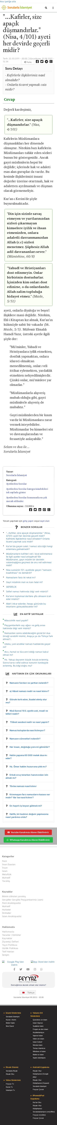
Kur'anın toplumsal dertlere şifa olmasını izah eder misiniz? (28, 597)
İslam (4, 871)
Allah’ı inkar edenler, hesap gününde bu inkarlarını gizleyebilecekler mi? (26, 605)
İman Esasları (8, 864)
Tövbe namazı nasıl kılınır (23, 786)
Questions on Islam (40, 1020)
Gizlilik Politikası (10, 948)
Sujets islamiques (39, 1058)
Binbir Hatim (10, 1023)
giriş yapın (28, 521)
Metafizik (7, 874)
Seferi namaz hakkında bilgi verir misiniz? (27, 591)
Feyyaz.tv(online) (39, 1115)
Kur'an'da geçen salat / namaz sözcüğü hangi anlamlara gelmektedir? (29, 547)
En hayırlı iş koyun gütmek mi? (26, 805)
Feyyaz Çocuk (38, 1089)
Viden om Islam (38, 1039)
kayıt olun (44, 521)
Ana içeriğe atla (8, 1)
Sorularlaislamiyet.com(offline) (44, 1112)
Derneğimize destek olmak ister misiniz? (28, 985)
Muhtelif (6, 877)
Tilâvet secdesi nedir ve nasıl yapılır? (29, 722)
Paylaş (28, 62)
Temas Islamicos (39, 1048)
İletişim (5, 955)
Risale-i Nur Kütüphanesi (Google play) (40, 1074)
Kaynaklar (7, 938)
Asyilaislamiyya (38, 1032)
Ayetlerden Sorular (16, 483)
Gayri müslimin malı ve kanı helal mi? (24, 582)
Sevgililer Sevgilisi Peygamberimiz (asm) (22, 899)
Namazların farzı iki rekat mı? (21, 577)
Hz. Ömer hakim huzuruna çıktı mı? (28, 766)
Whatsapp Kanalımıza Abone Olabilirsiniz (30, 840)
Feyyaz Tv (10, 1084)
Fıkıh (4, 861)
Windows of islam (39, 1051)
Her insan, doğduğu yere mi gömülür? (30, 747)
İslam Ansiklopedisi (11, 916)
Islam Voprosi (38, 1023)
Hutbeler (6, 909)
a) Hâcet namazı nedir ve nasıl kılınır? (29, 691)
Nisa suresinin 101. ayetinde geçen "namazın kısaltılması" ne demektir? (29, 571)
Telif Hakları (8, 951)
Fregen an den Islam (40, 1029)
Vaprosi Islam (38, 1035)
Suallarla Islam (38, 1026)
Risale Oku (10, 1074)
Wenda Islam (37, 1045)
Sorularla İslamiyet (16, 475)
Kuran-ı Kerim (11, 1020)
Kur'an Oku (37, 1102)
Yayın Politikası (9, 945)
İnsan (5, 867)
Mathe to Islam (38, 1054)
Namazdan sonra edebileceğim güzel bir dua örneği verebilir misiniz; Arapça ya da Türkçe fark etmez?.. (28, 636)
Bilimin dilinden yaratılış (14, 896)
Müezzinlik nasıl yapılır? (16, 620)
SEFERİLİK (11, 586)
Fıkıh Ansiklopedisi (11, 903)
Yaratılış (6, 881)
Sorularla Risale (11, 1071)
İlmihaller (6, 913)
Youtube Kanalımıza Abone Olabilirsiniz (30, 832)
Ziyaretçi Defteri (10, 941)
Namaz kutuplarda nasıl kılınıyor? (27, 730)
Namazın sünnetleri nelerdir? (25, 738)
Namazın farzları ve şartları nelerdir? (29, 683)
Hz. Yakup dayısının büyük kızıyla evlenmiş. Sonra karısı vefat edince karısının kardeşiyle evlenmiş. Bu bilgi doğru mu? (26, 662)
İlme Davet (10, 1026)
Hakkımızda (8, 931)
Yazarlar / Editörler (11, 935)
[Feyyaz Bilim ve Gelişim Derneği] (28, 979)
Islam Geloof (37, 1042)
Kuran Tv (9, 1087)
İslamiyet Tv (10, 1090)
